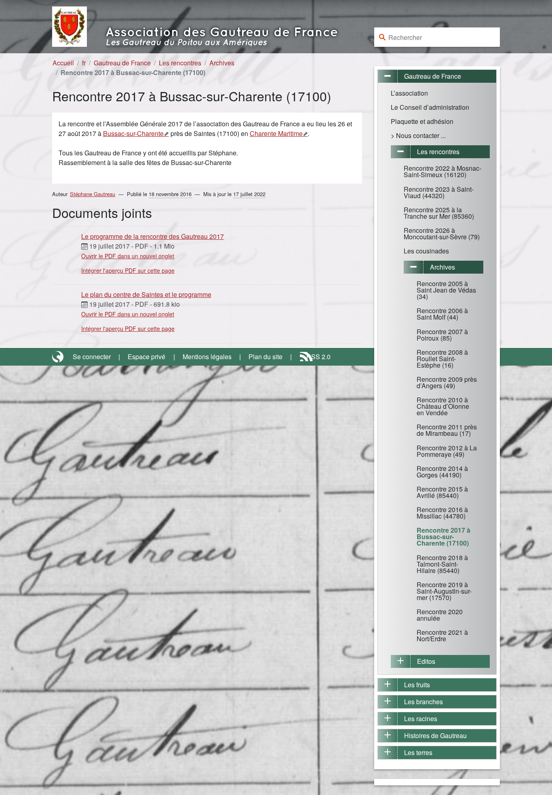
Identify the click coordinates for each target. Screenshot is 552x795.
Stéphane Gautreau (92, 194)
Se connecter (92, 356)
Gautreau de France (122, 62)
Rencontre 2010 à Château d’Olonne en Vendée (443, 406)
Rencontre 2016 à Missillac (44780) (442, 513)
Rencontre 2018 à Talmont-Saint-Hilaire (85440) (442, 564)
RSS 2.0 (318, 356)
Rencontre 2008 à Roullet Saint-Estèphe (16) (442, 358)
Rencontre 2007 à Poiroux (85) (442, 335)
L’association (409, 93)
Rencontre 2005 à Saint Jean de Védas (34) (446, 290)
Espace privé (146, 356)
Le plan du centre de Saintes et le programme (146, 294)
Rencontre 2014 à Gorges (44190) (442, 471)
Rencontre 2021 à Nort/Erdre (442, 635)
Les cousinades (426, 250)
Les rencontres (180, 62)
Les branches (423, 701)
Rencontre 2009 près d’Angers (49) (447, 382)
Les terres (418, 752)
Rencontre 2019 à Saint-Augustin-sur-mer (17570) (444, 591)
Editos (426, 661)
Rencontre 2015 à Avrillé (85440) (442, 492)
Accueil (63, 62)
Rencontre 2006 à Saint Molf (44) (442, 314)
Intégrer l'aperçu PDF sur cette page (128, 270)
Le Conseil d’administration (430, 107)
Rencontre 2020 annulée (440, 615)
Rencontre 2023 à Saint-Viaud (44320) (439, 192)
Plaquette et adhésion (422, 121)
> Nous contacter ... (418, 135)
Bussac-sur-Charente (133, 133)
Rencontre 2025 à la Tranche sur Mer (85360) (439, 213)
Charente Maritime (276, 133)
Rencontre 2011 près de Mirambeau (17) (447, 430)
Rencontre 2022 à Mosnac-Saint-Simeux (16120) (442, 171)
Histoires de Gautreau (435, 735)
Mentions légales (207, 356)
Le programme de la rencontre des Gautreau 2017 (152, 236)
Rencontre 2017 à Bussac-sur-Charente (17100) (443, 536)
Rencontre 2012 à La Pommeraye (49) (447, 451)
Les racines (420, 718)
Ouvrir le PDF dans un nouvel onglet (127, 256)
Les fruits (417, 684)
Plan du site (265, 356)
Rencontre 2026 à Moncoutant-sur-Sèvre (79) (442, 233)
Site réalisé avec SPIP (58, 356)
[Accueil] (69, 25)
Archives (221, 62)
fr (84, 62)
